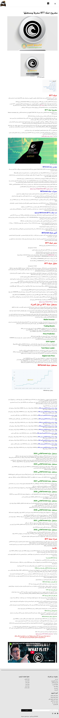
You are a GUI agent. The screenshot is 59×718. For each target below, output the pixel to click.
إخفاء (50, 81)
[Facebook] (57, 713)
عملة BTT (42, 105)
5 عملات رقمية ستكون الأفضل (47, 136)
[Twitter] (55, 713)
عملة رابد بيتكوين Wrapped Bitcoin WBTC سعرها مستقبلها (41, 188)
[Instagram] (52, 713)
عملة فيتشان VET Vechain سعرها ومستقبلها (44, 633)
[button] (55, 4)
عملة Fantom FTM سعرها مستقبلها (46, 301)
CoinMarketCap (50, 255)
